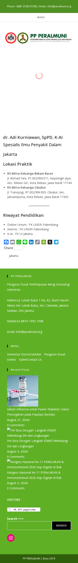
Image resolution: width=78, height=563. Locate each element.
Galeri (23, 359)
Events (12, 359)
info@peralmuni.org (28, 332)
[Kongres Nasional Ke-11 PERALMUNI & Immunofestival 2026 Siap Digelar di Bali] (39, 464)
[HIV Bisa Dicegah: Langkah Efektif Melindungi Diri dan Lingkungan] (39, 433)
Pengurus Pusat (55, 354)
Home (11, 354)
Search (61, 525)
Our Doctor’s (24, 354)
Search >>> (15, 519)
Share (8, 248)
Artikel (37, 354)
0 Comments (16, 425)
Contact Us (34, 359)
